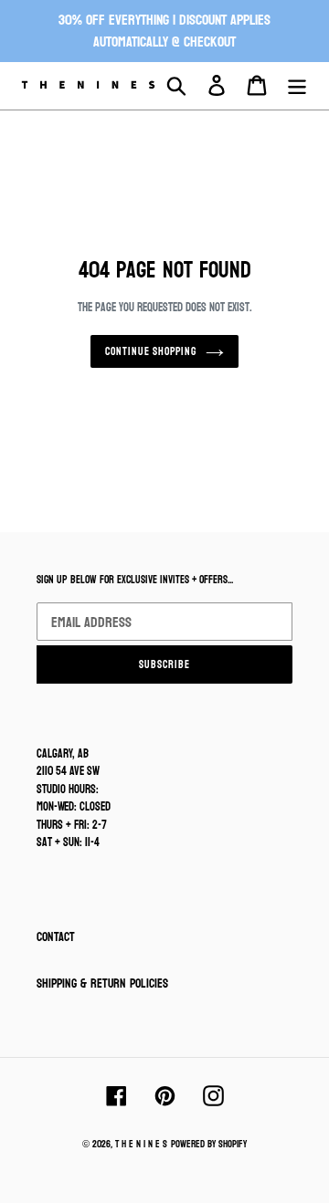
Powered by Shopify (209, 1144)
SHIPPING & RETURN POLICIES (102, 983)
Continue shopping (150, 351)
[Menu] (297, 85)
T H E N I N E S (141, 1144)
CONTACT (56, 937)
